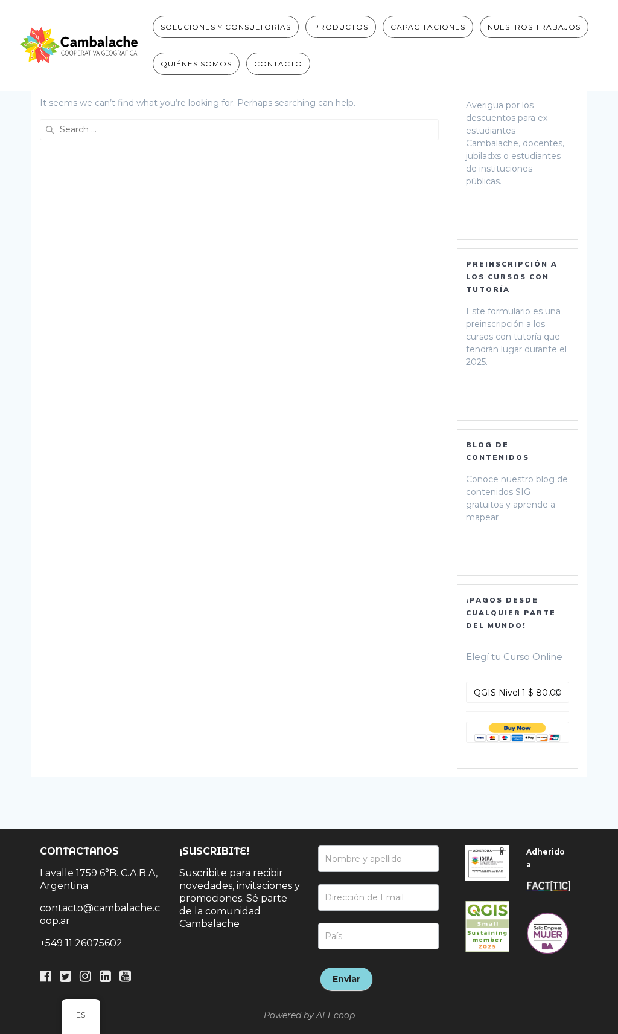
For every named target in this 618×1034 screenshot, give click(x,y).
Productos (340, 26)
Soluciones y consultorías (226, 26)
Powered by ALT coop (309, 1015)
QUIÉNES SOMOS (196, 63)
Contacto (278, 63)
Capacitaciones (427, 26)
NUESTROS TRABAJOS (534, 26)
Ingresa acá (508, 211)
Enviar (346, 979)
